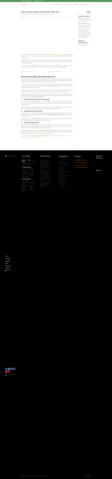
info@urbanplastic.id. (83, 167)
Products (59, 4)
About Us (82, 4)
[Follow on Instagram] (12, 369)
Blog (87, 4)
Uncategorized (62, 181)
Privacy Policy (87, 475)
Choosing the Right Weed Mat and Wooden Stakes (45, 172)
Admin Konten (25, 14)
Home (53, 4)
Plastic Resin (62, 179)
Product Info (67, 4)
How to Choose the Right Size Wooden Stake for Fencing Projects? (84, 36)
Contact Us (75, 4)
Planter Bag (61, 177)
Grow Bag (61, 167)
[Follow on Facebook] (6, 369)
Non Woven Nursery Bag (42, 14)
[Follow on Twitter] (9, 369)
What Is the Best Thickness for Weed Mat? (45, 167)
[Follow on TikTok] (6, 371)
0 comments (52, 14)
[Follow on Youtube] (9, 371)
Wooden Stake (62, 185)
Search (88, 12)
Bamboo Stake (62, 162)
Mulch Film (61, 169)
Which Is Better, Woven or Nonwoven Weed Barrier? (45, 162)
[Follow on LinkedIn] (14, 369)
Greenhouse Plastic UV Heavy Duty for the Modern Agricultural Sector (84, 31)
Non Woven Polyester (64, 175)
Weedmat (61, 183)
